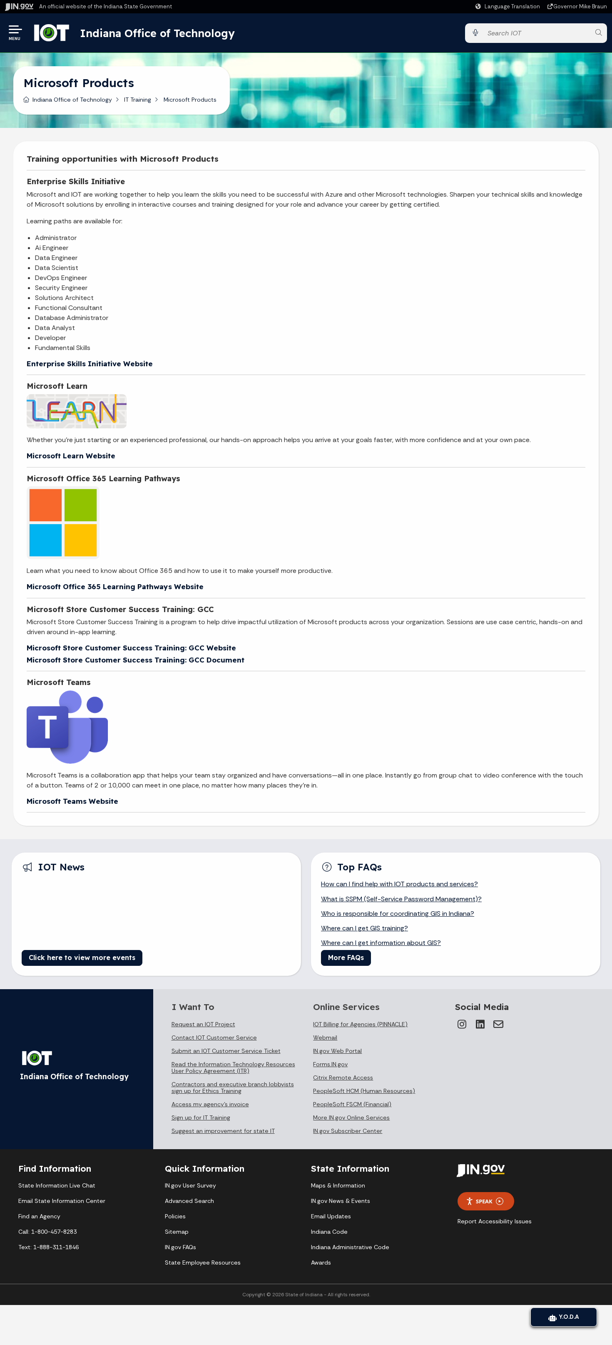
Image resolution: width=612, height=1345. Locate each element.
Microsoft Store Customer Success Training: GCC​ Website (131, 647)
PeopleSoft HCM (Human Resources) (364, 1091)
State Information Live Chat (56, 1185)
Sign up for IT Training (201, 1117)
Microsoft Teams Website (72, 801)
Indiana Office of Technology (157, 33)
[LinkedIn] (480, 1024)
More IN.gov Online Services (351, 1117)
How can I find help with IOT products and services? (399, 884)
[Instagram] (461, 1024)
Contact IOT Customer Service (214, 1037)
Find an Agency (39, 1216)
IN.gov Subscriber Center (347, 1131)
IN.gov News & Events (340, 1201)
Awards (321, 1262)
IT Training (137, 99)
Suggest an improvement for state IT (223, 1131)
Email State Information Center (61, 1201)
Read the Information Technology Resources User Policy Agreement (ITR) (233, 1067)
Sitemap (177, 1231)
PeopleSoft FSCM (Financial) (352, 1104)
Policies (175, 1216)
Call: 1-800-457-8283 (47, 1231)
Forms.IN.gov (330, 1064)
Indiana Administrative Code (350, 1247)
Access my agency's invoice (210, 1104)
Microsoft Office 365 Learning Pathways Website (115, 586)
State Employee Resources (203, 1262)
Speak (484, 1201)
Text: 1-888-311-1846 (48, 1247)
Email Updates (331, 1216)
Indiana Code (329, 1231)
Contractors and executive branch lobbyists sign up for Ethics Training (233, 1087)
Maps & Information (338, 1185)
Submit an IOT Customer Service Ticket (226, 1051)
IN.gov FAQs (180, 1247)
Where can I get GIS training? (364, 928)
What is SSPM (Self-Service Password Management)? (401, 899)
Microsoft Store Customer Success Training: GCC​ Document (135, 659)
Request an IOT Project (203, 1024)
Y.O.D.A (568, 1316)
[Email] (498, 1024)
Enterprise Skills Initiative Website (90, 363)
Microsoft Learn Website (71, 455)
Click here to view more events (82, 957)
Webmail (325, 1037)
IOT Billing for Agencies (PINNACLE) (360, 1024)
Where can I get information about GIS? (381, 942)
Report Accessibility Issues (495, 1221)
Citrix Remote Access (343, 1077)
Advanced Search (189, 1201)
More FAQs (346, 957)
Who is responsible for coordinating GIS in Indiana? (397, 913)
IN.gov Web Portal (337, 1051)
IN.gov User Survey (190, 1185)
